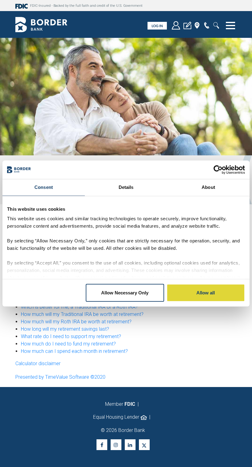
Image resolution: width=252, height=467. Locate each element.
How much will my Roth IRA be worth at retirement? (76, 322)
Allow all (205, 292)
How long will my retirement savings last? (65, 329)
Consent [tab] (43, 187)
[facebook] (101, 444)
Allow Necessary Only (124, 292)
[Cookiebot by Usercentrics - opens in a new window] (218, 169)
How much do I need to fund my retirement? (68, 344)
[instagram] (116, 444)
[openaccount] (175, 26)
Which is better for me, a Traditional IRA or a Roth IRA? (79, 307)
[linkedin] (130, 444)
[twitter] (144, 444)
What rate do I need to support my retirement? (71, 336)
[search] (216, 26)
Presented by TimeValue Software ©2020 (60, 377)
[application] (187, 26)
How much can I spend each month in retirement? (74, 351)
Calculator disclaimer (38, 363)
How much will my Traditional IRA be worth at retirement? (82, 314)
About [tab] (208, 187)
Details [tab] (126, 187)
